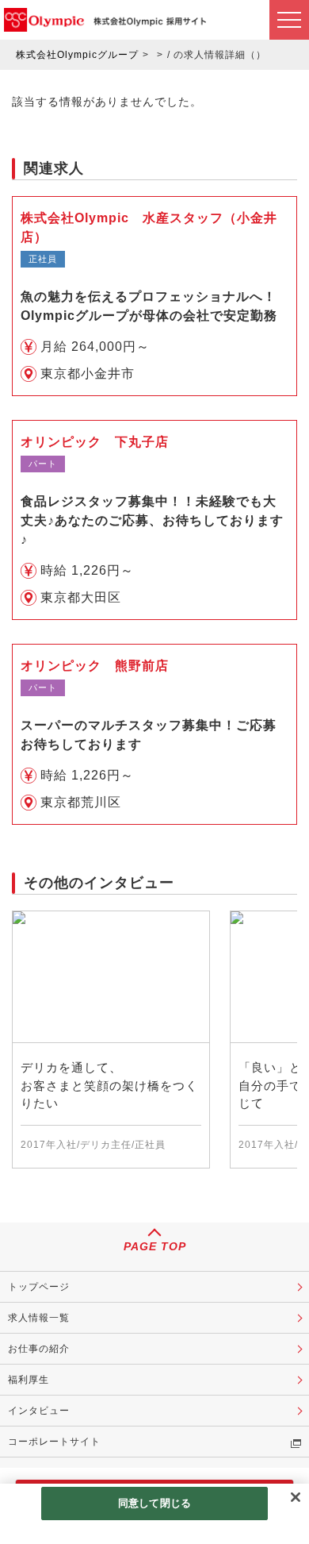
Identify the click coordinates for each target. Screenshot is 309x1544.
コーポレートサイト (54, 1441)
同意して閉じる (154, 1503)
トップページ (39, 1286)
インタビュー (39, 1410)
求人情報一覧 (39, 1317)
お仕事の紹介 (39, 1348)
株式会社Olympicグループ (77, 54)
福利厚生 (28, 1379)
